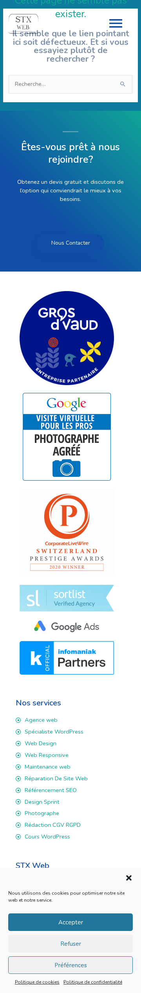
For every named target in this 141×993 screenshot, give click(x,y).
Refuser (70, 944)
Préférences (70, 965)
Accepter (70, 922)
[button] (129, 878)
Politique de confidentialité (92, 982)
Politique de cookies (37, 982)
